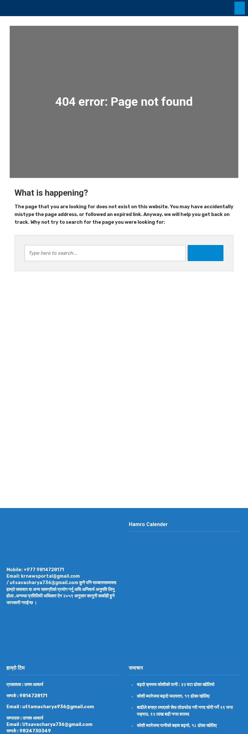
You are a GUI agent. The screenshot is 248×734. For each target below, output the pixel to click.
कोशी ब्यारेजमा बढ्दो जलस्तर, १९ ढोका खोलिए (173, 696)
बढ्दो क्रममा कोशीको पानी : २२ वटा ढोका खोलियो (175, 684)
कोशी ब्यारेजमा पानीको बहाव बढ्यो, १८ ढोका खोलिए (177, 725)
